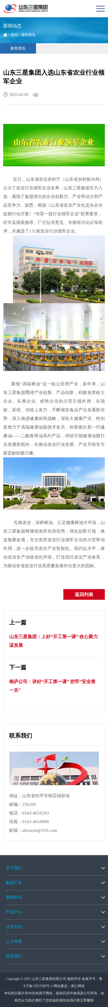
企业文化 (14, 927)
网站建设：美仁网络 (69, 986)
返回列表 (84, 594)
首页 (14, 35)
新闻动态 (12, 25)
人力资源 (14, 941)
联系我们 (14, 956)
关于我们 (14, 868)
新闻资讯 (17, 48)
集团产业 (14, 882)
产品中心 (14, 912)
